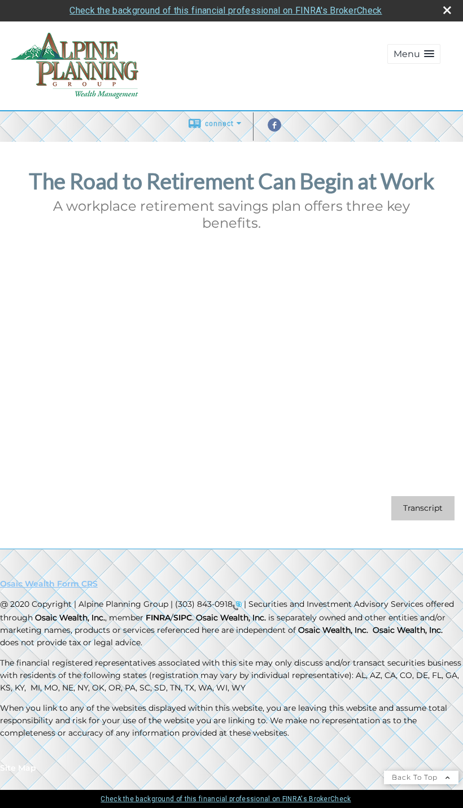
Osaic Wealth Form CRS (49, 584)
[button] (413, 54)
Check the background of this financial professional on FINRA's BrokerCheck (225, 10)
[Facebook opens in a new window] (274, 129)
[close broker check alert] (447, 10)
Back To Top (416, 777)
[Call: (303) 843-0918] (237, 605)
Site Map (18, 768)
